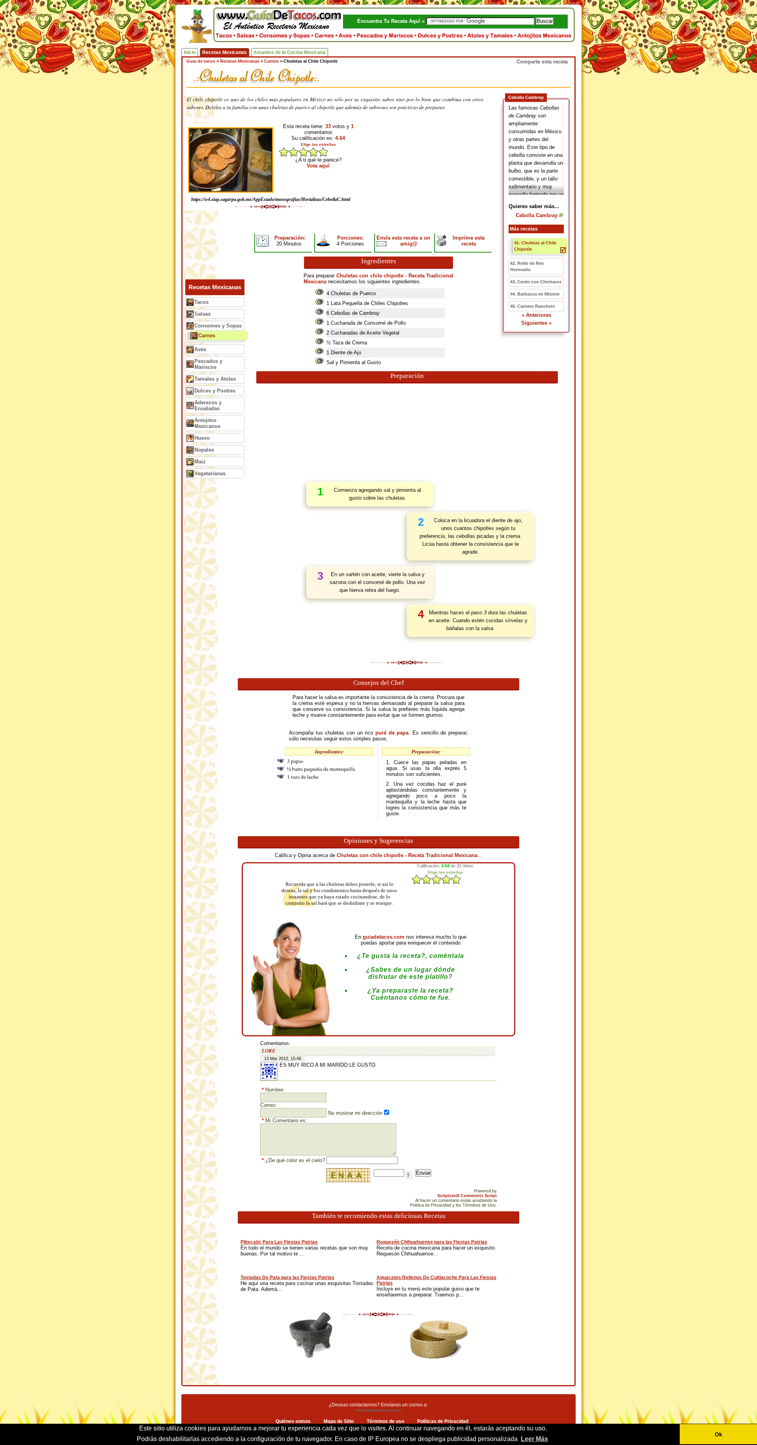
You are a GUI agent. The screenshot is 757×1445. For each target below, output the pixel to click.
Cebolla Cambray (536, 215)
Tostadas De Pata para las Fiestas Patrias (287, 1277)
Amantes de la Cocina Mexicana (290, 52)
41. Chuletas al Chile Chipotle (535, 245)
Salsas (202, 314)
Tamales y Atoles (215, 379)
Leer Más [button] (534, 1439)
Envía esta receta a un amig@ (403, 241)
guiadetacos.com (384, 937)
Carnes (206, 335)
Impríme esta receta (469, 241)
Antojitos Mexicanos (207, 423)
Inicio (190, 52)
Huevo (202, 438)
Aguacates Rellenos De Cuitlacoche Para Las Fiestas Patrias (436, 1280)
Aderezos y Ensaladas (208, 405)
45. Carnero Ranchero (532, 306)
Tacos (201, 302)
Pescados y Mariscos (208, 364)
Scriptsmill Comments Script (467, 1195)
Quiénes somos (293, 1421)
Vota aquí (318, 166)
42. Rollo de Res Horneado (527, 266)
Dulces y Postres (214, 391)
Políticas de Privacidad (442, 1421)
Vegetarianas (210, 473)
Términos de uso (385, 1421)
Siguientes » (536, 323)
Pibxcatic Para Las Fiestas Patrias (279, 1242)
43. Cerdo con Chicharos (535, 281)
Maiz (200, 462)
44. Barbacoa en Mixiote (534, 294)
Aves (200, 349)
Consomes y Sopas (218, 326)
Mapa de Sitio (339, 1421)
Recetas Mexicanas (224, 52)
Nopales (204, 450)
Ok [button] (718, 1434)
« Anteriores (536, 315)
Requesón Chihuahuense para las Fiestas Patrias (432, 1242)
